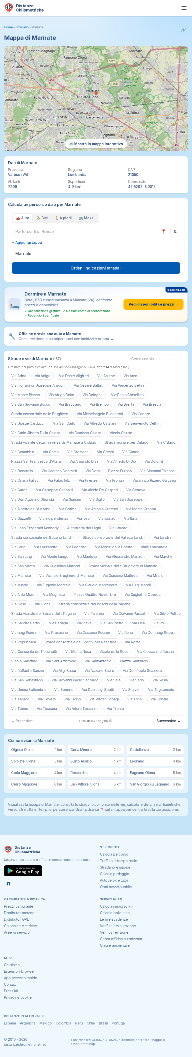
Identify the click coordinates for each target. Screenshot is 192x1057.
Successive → (168, 721)
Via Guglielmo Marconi (62, 566)
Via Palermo (94, 613)
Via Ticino (72, 699)
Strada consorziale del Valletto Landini (114, 537)
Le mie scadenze (114, 919)
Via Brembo (99, 404)
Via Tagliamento (161, 689)
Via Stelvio (131, 689)
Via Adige (43, 376)
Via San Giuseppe (127, 499)
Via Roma (132, 642)
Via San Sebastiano (27, 680)
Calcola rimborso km (116, 906)
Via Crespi (105, 452)
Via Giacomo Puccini (93, 632)
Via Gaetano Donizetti (59, 471)
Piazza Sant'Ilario (134, 661)
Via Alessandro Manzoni (125, 556)
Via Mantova (87, 556)
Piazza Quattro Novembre (95, 594)
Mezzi (86, 218)
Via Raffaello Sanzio (27, 670)
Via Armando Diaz (84, 461)
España (10, 1023)
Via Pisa (138, 623)
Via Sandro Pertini (25, 623)
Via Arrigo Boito (61, 395)
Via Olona (43, 604)
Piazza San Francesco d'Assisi (36, 461)
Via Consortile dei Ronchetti (34, 651)
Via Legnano (76, 547)
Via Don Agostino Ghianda (32, 499)
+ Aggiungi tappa (27, 242)
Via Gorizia (67, 509)
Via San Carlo (64, 423)
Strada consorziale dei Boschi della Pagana (94, 604)
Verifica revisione (114, 932)
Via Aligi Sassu (64, 670)
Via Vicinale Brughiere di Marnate (66, 575)
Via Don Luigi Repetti (159, 632)
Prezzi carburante (18, 906)
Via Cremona (77, 452)
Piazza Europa (120, 471)
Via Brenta (126, 404)
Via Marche (163, 556)
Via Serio (136, 680)
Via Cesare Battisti (88, 385)
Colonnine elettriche (20, 926)
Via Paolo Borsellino (127, 395)
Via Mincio (19, 585)
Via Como (51, 452)
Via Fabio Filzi (59, 480)
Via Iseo (83, 518)
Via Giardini (71, 499)
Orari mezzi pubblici (116, 887)
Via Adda (18, 376)
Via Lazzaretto (46, 547)
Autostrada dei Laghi (84, 528)
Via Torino (19, 708)
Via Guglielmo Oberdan (143, 594)
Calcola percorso (114, 854)
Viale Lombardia (154, 547)
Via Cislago (166, 442)
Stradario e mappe (115, 867)
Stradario (22, 27)
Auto (22, 218)
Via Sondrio (63, 689)
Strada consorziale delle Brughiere (39, 414)
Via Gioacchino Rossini (155, 651)
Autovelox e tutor (114, 880)
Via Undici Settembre (28, 689)
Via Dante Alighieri (74, 376)
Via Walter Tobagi (104, 699)
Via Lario (18, 547)
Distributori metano (19, 913)
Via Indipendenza (53, 518)
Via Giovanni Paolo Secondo (75, 680)
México (46, 1023)
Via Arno (131, 376)
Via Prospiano (56, 632)
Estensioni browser (19, 971)
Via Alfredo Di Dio (121, 461)
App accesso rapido (20, 978)
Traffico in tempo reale (118, 861)
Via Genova (136, 490)
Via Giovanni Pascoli (129, 613)
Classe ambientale (115, 945)
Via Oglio (18, 604)
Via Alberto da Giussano (30, 509)
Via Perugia (58, 623)
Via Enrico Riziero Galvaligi (154, 480)
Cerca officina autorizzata (121, 939)
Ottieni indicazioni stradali (96, 268)
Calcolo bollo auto (115, 913)
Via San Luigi (21, 556)
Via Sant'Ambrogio (61, 661)
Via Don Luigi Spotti (98, 689)
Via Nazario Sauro (99, 670)
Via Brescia (152, 404)
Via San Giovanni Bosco (30, 404)
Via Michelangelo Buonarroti (100, 414)
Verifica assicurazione (118, 926)
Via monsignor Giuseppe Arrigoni (38, 385)
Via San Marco (23, 566)
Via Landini (162, 537)
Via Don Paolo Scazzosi (142, 670)
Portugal (119, 1023)
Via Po (158, 623)
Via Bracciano (70, 404)
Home (8, 27)
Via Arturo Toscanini (82, 708)
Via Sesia (160, 680)
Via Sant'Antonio (97, 661)
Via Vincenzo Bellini (128, 385)
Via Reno (125, 632)
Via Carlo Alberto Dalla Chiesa (35, 433)
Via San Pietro (111, 623)
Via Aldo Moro (22, 594)
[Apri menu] (184, 8)
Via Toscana (47, 708)
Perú (79, 1023)
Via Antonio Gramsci (101, 509)
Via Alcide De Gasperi (100, 490)
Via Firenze (88, 480)
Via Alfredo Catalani (100, 423)
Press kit (11, 991)
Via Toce (134, 699)
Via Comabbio (22, 452)
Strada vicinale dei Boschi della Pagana (43, 613)
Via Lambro (118, 528)
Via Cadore (141, 414)
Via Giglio (97, 499)
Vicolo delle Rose (114, 651)
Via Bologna (92, 395)
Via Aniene (106, 376)
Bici (42, 218)
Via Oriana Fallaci (25, 480)
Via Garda (19, 490)
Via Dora (93, 471)
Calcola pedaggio (114, 874)
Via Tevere (47, 699)
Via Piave (84, 623)
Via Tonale (159, 699)
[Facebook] (8, 883)
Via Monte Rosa (78, 651)
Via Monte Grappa (141, 509)
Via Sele (114, 680)
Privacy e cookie (18, 997)
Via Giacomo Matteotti (120, 575)
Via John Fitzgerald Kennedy (35, 528)
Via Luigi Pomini (23, 632)
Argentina (28, 1023)
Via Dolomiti (154, 461)
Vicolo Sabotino (24, 661)
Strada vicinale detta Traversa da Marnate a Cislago (53, 442)
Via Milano (155, 575)
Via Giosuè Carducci (27, 423)
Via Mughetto (54, 594)
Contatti (10, 984)
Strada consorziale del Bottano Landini (42, 537)
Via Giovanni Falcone (157, 471)
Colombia (63, 1023)
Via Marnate (21, 575)
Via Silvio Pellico (167, 613)
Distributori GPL (16, 919)
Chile (91, 1023)
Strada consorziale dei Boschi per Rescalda (80, 642)
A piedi (63, 218)
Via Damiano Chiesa (85, 433)
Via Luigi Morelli (139, 585)
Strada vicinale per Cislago (127, 442)
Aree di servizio (17, 932)
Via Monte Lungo (54, 556)
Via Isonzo (107, 518)
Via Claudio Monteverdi (98, 585)
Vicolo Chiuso (121, 433)
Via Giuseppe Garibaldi (55, 490)
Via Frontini (115, 480)
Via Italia (131, 518)
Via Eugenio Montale (53, 585)
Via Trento (115, 708)
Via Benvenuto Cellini (141, 423)
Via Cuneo (131, 452)
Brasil (103, 1023)
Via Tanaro (20, 699)
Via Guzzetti (21, 518)
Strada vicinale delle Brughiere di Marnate (122, 566)
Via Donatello (22, 471)
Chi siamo (12, 965)
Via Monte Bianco (25, 395)
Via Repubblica (23, 642)
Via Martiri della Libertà (113, 547)
